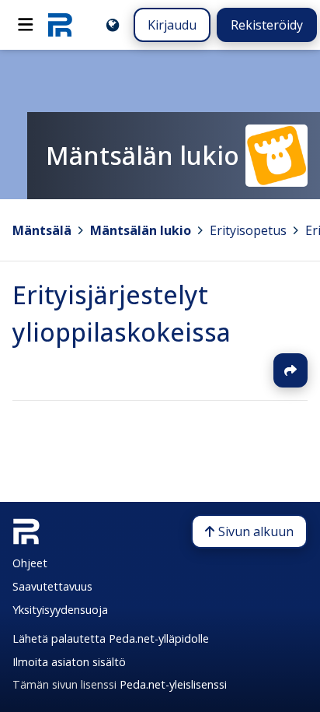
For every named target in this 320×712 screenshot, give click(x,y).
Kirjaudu (172, 24)
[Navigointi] (25, 25)
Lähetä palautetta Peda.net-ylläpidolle (110, 638)
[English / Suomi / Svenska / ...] (112, 25)
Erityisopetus (248, 230)
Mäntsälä (41, 230)
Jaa (290, 370)
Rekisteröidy (267, 24)
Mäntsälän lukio (140, 230)
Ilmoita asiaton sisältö (69, 661)
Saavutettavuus (52, 586)
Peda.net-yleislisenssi (173, 684)
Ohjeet (29, 563)
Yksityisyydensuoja (60, 609)
